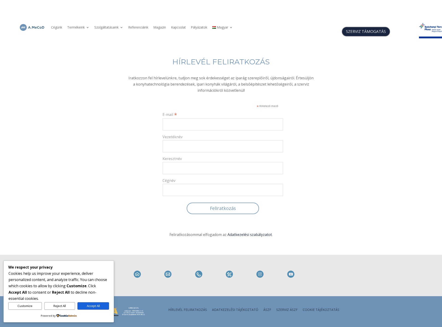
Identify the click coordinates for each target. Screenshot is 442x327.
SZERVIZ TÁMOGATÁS (366, 31)
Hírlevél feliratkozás (187, 310)
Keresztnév (172, 158)
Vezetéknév (173, 136)
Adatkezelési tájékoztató (235, 310)
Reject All (59, 306)
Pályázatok (199, 27)
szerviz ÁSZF (287, 310)
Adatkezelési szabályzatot (249, 234)
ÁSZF (267, 310)
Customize (24, 306)
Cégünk (56, 27)
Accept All (93, 306)
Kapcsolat (178, 27)
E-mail (170, 114)
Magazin (159, 27)
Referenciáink (138, 27)
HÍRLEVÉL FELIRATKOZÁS (221, 62)
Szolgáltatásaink (106, 27)
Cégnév (169, 180)
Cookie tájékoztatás (321, 310)
